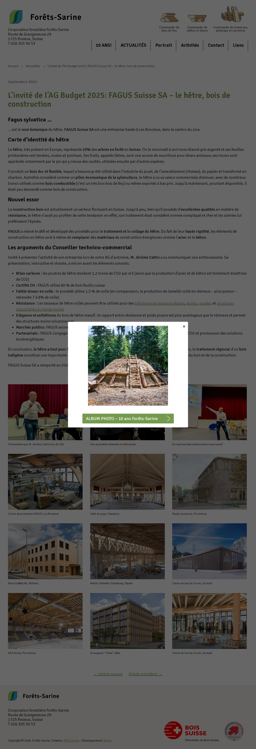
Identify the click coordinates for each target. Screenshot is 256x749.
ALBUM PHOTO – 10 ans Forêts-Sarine (122, 418)
